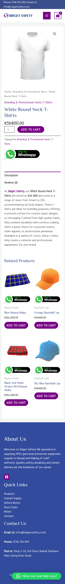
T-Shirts (47, 102)
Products (9, 493)
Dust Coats (11, 507)
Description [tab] (11, 175)
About (7, 511)
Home (7, 91)
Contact (9, 516)
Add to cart (30, 129)
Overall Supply (12, 498)
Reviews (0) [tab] (11, 182)
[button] (54, 34)
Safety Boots (12, 502)
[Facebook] (6, 477)
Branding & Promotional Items (30, 91)
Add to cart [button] (16, 325)
